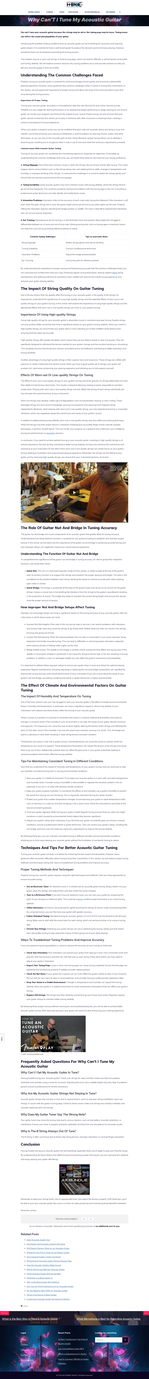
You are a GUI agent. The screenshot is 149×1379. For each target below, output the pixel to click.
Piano (61, 12)
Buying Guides (34, 12)
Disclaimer (25, 1355)
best (80, 81)
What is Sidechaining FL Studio (72, 1354)
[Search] (125, 1339)
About (23, 1339)
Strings (49, 12)
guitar (39, 67)
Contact (24, 1344)
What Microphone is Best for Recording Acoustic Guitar (109, 1318)
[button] (120, 12)
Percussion (73, 12)
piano (80, 899)
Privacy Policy (27, 1360)
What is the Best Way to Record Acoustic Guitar (30, 1318)
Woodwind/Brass (92, 12)
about (114, 272)
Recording (110, 12)
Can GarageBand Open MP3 (71, 1349)
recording (50, 433)
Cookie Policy (27, 1350)
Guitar (25, 1306)
